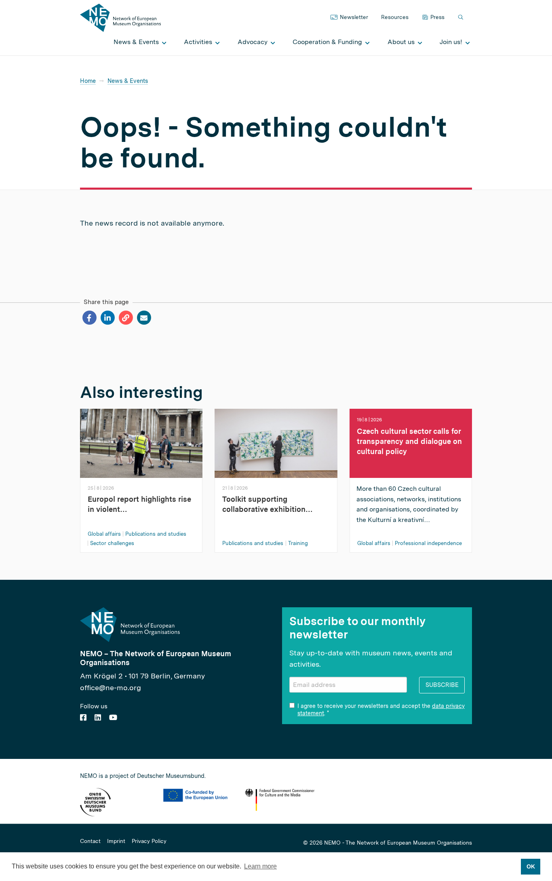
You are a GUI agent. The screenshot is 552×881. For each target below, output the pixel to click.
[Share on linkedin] (107, 318)
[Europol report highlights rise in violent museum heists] (141, 442)
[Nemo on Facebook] (83, 717)
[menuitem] (138, 42)
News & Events (127, 80)
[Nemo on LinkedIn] (98, 717)
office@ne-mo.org (110, 687)
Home (88, 80)
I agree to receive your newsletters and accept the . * (381, 709)
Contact (90, 841)
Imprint (116, 841)
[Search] (461, 17)
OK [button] (531, 866)
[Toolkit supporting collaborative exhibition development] (276, 442)
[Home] (120, 17)
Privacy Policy (149, 841)
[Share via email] (144, 318)
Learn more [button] (260, 866)
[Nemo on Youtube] (113, 717)
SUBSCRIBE (442, 684)
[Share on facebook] (89, 318)
